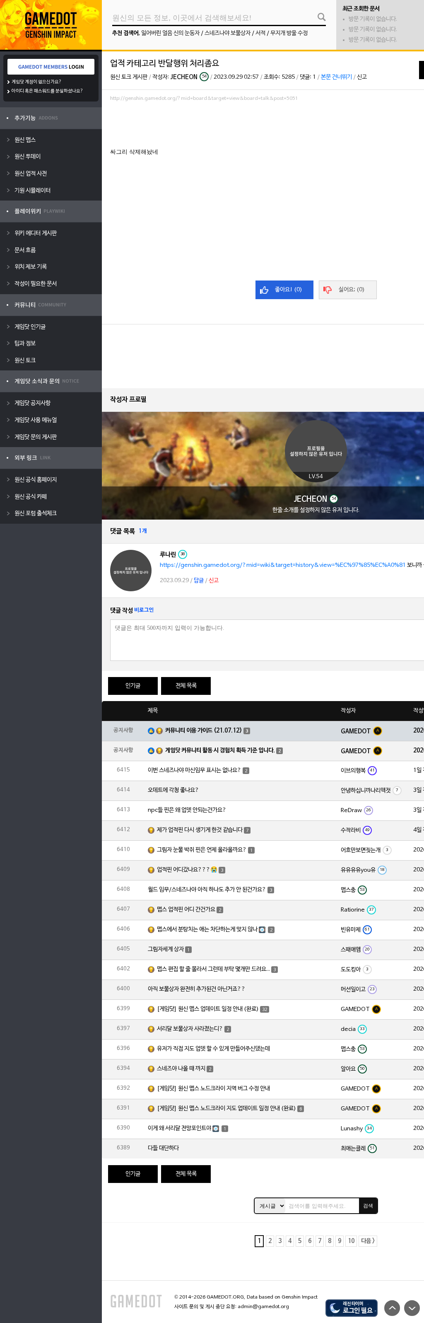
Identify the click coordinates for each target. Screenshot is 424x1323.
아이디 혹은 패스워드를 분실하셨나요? (47, 91)
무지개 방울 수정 (289, 33)
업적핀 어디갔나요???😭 (187, 870)
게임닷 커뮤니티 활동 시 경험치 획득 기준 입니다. (220, 750)
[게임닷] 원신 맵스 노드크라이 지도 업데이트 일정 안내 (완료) (226, 1108)
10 (351, 1241)
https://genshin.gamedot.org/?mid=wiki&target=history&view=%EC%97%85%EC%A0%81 (283, 565)
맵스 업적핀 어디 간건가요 (186, 910)
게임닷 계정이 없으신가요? (37, 82)
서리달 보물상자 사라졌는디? (190, 1029)
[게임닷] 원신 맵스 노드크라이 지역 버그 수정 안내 (213, 1089)
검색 (368, 1206)
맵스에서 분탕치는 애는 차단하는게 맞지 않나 (207, 929)
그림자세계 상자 (166, 949)
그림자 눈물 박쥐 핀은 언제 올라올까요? (202, 850)
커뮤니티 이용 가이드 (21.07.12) (203, 731)
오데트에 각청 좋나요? (173, 790)
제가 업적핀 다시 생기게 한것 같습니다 (200, 830)
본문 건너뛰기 (336, 77)
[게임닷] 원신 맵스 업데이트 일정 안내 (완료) (208, 1009)
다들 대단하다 (163, 1148)
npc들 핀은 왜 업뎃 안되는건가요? (187, 810)
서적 (260, 33)
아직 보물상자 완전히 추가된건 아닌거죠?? (197, 989)
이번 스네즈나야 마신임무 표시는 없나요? (194, 770)
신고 (362, 77)
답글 (199, 581)
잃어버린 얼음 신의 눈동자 (170, 33)
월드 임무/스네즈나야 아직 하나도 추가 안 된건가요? (207, 890)
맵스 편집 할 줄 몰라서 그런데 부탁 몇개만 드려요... (213, 969)
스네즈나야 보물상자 (228, 33)
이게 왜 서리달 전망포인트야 (179, 1128)
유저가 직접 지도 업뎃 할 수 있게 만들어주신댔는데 (213, 1049)
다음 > (368, 1241)
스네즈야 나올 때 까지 (181, 1069)
